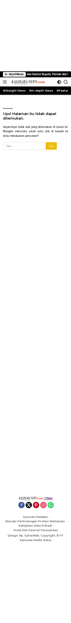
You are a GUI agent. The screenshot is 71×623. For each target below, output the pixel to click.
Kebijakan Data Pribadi (35, 525)
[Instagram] (43, 505)
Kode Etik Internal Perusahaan (36, 530)
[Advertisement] (35, 35)
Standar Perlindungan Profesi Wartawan (35, 521)
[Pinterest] (36, 505)
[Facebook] (21, 505)
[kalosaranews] (27, 82)
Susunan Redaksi (35, 517)
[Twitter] (29, 505)
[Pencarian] (66, 82)
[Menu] (5, 82)
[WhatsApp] (51, 505)
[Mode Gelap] (59, 82)
